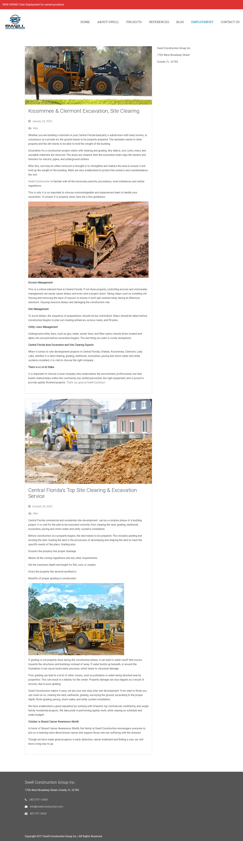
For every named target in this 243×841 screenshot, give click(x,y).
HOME (85, 22)
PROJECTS (134, 22)
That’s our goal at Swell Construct (85, 382)
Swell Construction (39, 181)
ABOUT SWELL (108, 22)
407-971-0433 (38, 813)
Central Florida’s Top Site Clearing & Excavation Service (82, 493)
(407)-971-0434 (38, 799)
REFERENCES (159, 22)
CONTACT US (230, 22)
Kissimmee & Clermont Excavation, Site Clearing (83, 111)
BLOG (180, 22)
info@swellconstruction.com (46, 806)
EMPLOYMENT (202, 22)
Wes (35, 128)
